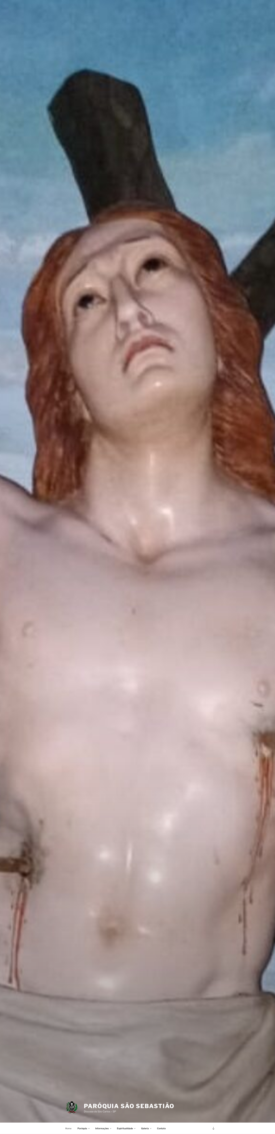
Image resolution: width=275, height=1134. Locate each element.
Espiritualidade (125, 1128)
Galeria (145, 1128)
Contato (161, 1128)
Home (68, 1128)
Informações (102, 1128)
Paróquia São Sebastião (129, 1106)
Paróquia (82, 1128)
